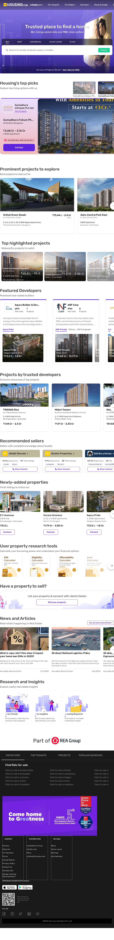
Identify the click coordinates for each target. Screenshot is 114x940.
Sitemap (54, 853)
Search (103, 50)
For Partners (7, 853)
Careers (5, 846)
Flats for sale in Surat (60, 781)
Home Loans (56, 849)
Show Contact (21, 469)
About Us (6, 849)
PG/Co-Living (55, 42)
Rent (19, 42)
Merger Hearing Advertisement (9, 875)
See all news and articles (100, 623)
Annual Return (8, 860)
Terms (5, 856)
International (56, 856)
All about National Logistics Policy (71, 653)
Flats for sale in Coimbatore (62, 774)
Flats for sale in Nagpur (60, 777)
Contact (19, 147)
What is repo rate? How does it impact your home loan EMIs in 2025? (21, 655)
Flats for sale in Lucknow (16, 777)
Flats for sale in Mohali (60, 770)
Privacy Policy (8, 863)
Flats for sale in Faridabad (17, 784)
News (53, 846)
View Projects (21, 111)
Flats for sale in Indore (15, 781)
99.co (29, 853)
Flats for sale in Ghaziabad (17, 774)
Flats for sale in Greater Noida (19, 770)
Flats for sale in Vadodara (61, 784)
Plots (72, 42)
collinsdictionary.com (36, 856)
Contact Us (7, 867)
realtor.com (32, 849)
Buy (7, 42)
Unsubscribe (7, 871)
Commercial (35, 42)
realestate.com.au (35, 846)
